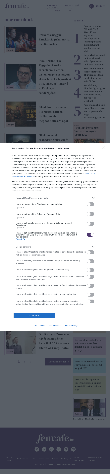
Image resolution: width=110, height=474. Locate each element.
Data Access (55, 325)
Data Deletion (39, 325)
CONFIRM (34, 315)
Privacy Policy (71, 325)
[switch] (90, 204)
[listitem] (55, 197)
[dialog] (55, 237)
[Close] (104, 148)
